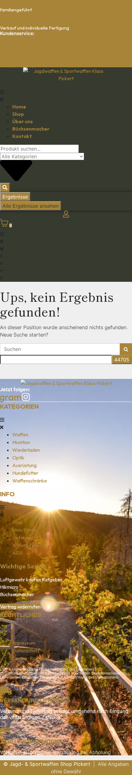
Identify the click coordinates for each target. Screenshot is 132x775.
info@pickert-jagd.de (21, 65)
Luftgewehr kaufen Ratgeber (31, 579)
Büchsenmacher (17, 594)
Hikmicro (9, 587)
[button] (66, 95)
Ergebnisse (15, 197)
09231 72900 (14, 47)
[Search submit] (5, 187)
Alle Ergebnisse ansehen (30, 206)
